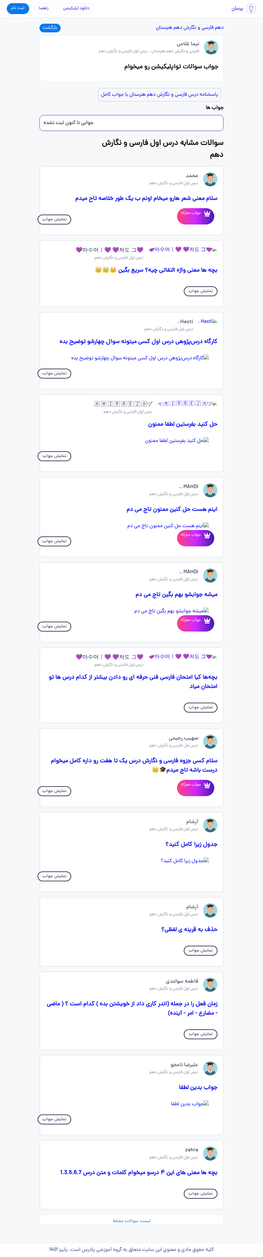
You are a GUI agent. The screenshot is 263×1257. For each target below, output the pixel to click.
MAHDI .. (188, 487)
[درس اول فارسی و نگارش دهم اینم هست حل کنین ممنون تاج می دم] (131, 526)
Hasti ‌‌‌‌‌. (185, 322)
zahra (191, 1150)
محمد (192, 176)
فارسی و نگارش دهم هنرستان (185, 28)
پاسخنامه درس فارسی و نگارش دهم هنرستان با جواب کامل (159, 95)
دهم (219, 28)
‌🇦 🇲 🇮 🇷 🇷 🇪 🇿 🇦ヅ (123, 405)
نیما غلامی (188, 44)
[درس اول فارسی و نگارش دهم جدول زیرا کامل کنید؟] (131, 861)
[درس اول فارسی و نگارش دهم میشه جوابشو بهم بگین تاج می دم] (131, 611)
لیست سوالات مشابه (131, 1221)
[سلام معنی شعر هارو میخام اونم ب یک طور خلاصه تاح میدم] (205, 216)
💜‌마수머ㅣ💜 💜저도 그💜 (109, 251)
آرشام (192, 822)
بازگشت (50, 28)
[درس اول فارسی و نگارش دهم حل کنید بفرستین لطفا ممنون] (131, 441)
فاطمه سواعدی (182, 981)
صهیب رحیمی (183, 738)
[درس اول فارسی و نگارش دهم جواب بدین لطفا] (131, 1104)
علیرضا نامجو (184, 1065)
